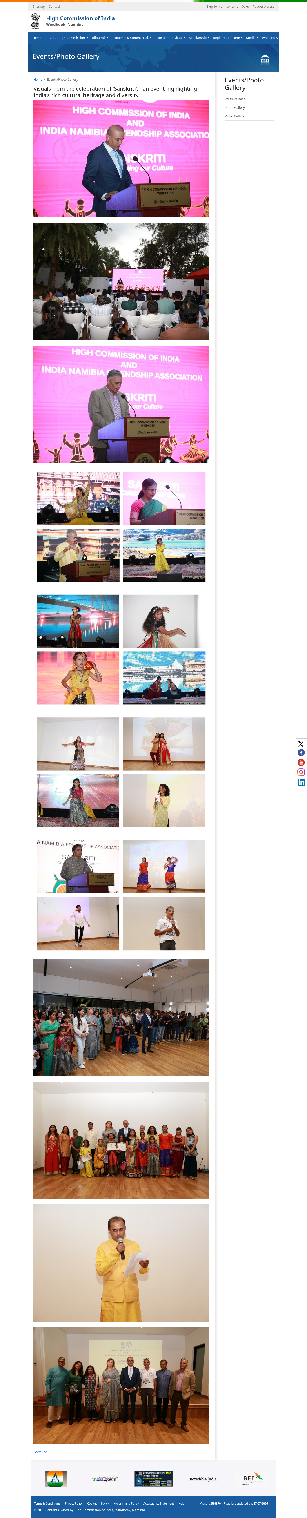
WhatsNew (270, 38)
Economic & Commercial (130, 38)
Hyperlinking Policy (126, 1503)
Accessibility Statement (158, 1503)
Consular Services (169, 38)
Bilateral (99, 38)
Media (251, 38)
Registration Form (226, 38)
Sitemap (39, 6)
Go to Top (40, 1452)
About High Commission (67, 38)
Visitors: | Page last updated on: (234, 1503)
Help (181, 1503)
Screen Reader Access (257, 6)
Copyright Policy (98, 1503)
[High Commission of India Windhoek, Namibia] (35, 21)
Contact (54, 6)
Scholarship (198, 38)
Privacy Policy (73, 1503)
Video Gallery (235, 116)
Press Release (235, 99)
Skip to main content (222, 6)
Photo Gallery (235, 107)
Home (37, 38)
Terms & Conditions (47, 1503)
